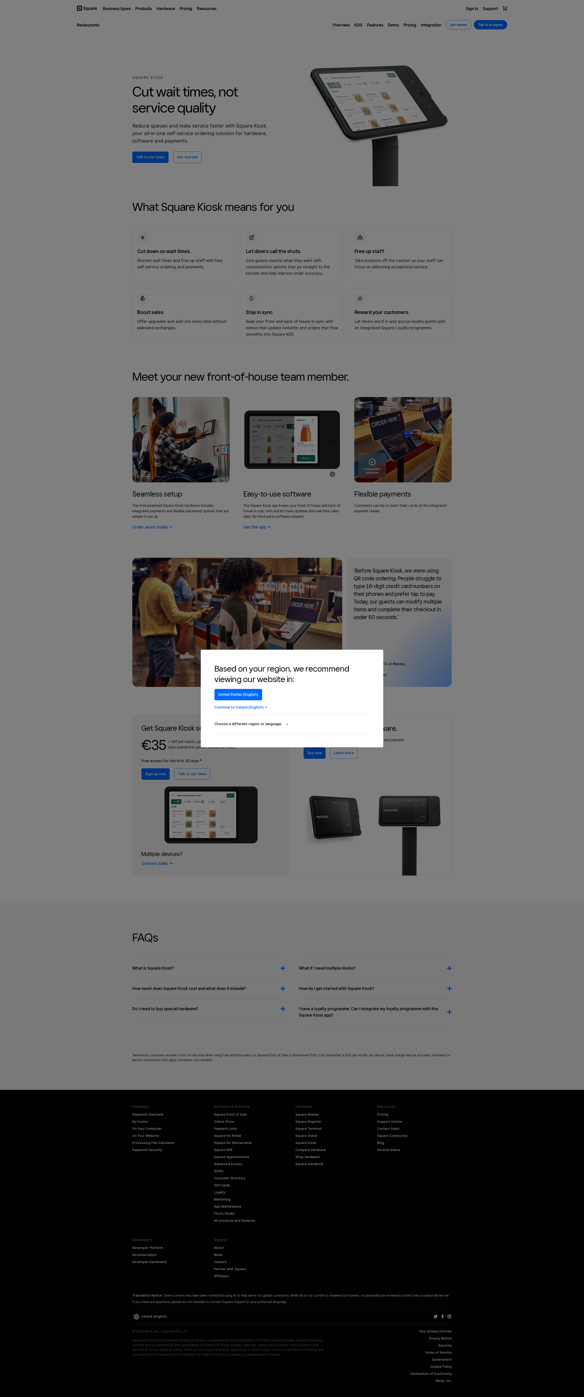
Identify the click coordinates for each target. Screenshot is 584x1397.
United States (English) (238, 694)
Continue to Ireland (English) (239, 707)
